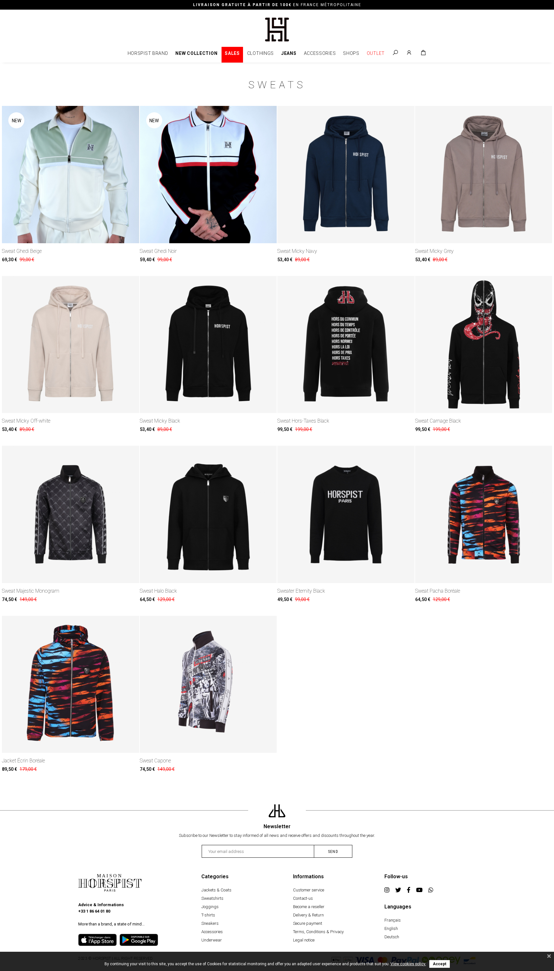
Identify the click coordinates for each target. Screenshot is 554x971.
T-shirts (208, 915)
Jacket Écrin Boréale (23, 761)
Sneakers (210, 923)
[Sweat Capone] (208, 684)
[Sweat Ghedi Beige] (70, 174)
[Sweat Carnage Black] (483, 344)
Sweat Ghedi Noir (158, 251)
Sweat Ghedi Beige (22, 251)
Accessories (320, 53)
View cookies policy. (408, 964)
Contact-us (303, 898)
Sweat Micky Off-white (26, 421)
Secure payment (307, 923)
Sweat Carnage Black (438, 421)
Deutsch (391, 936)
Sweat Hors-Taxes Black (303, 421)
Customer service (308, 890)
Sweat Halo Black (158, 591)
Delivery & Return (308, 915)
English (391, 928)
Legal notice (304, 940)
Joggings (210, 906)
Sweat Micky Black (160, 421)
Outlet (376, 53)
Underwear (211, 940)
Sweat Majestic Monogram (30, 591)
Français (392, 920)
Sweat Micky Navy (297, 251)
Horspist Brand (148, 53)
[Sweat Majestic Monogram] (70, 514)
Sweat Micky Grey (434, 251)
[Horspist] (277, 29)
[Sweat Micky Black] (208, 344)
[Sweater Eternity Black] (346, 514)
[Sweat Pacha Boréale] (483, 514)
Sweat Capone (155, 761)
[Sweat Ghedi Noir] (208, 174)
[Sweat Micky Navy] (346, 174)
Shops (351, 53)
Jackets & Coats (216, 890)
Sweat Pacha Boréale (437, 591)
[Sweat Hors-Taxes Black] (346, 344)
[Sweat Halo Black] (208, 514)
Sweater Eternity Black (301, 591)
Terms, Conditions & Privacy (318, 931)
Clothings (260, 53)
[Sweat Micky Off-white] (70, 344)
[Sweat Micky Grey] (483, 174)
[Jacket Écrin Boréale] (70, 684)
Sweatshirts (212, 898)
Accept (439, 964)
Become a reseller (308, 906)
